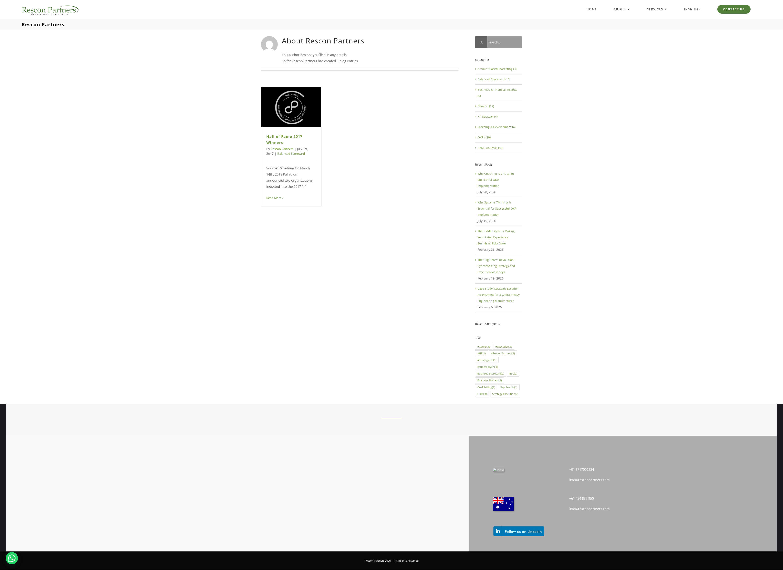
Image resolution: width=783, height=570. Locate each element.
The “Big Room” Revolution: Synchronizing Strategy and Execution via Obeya (496, 266)
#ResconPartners (503, 353)
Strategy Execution (505, 394)
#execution (503, 346)
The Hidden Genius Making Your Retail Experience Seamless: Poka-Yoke (496, 237)
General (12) (486, 106)
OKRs (482, 394)
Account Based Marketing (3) (497, 69)
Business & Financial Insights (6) (497, 93)
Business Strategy (489, 380)
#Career (483, 346)
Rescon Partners (282, 149)
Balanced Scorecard (291, 153)
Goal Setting (486, 387)
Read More (273, 198)
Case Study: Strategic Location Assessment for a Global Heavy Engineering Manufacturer (499, 295)
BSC (513, 373)
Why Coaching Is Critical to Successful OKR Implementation (496, 180)
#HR (481, 353)
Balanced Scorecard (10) (494, 79)
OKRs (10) (484, 137)
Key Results (508, 387)
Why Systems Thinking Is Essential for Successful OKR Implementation (497, 208)
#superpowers (487, 367)
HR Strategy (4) (488, 116)
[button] (12, 558)
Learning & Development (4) (496, 127)
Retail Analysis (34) (490, 148)
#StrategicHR (486, 360)
